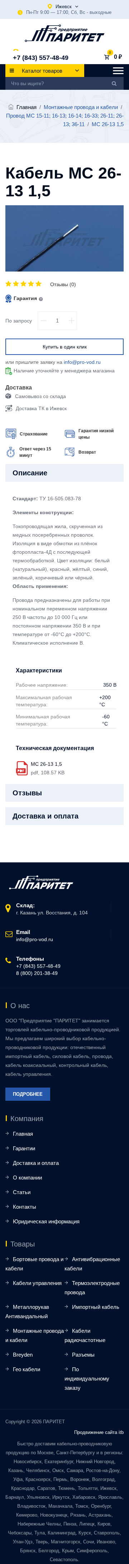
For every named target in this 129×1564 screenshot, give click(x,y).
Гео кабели (26, 1369)
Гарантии (24, 1148)
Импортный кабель (95, 1307)
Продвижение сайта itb (99, 1432)
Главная (26, 107)
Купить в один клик (65, 347)
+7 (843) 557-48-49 (40, 57)
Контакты (24, 1207)
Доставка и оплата (36, 1163)
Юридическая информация (46, 1221)
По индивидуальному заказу (86, 1378)
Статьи (21, 1192)
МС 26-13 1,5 (46, 764)
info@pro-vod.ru (82, 362)
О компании (27, 1178)
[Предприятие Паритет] (65, 33)
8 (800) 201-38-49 (37, 973)
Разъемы (83, 1355)
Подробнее (28, 1094)
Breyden (23, 1355)
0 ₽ (118, 57)
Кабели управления (37, 1283)
